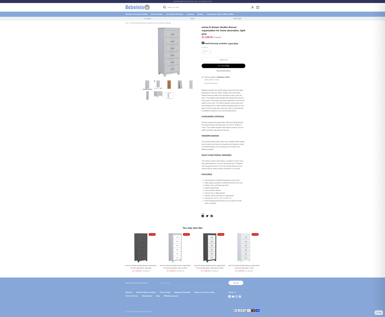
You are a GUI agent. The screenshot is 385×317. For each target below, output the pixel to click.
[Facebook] (229, 296)
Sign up (236, 283)
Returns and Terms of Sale (204, 292)
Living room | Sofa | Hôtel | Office (220, 14)
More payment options (223, 71)
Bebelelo (205, 47)
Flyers (192, 19)
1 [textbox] (203, 53)
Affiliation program (171, 296)
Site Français (237, 19)
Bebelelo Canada (139, 311)
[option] (147, 19)
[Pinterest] (240, 296)
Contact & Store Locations (146, 292)
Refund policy (147, 296)
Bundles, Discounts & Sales (137, 14)
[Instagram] (236, 296)
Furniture (190, 14)
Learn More (233, 43)
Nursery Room (157, 14)
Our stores (147, 19)
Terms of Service (131, 296)
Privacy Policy (165, 292)
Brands (200, 14)
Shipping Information (182, 292)
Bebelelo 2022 (149, 311)
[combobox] (207, 52)
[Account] (252, 6)
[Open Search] (165, 7)
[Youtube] (233, 296)
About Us (128, 292)
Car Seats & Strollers (174, 14)
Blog (158, 296)
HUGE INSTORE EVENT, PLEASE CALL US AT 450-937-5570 (192, 1)
